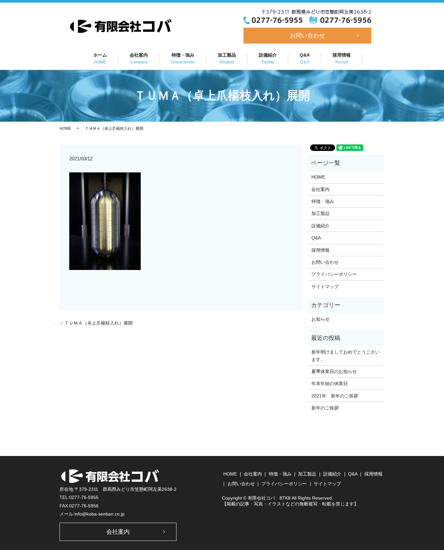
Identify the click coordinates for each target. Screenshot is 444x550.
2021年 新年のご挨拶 (334, 395)
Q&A (305, 58)
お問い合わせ (307, 35)
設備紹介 (268, 58)
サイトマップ (325, 286)
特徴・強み (183, 58)
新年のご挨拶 (325, 407)
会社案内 (139, 58)
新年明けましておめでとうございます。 (345, 355)
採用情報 (342, 58)
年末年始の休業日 (329, 383)
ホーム (100, 58)
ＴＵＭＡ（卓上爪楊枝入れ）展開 (98, 323)
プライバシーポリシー (334, 274)
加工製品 (227, 58)
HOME (65, 128)
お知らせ (320, 319)
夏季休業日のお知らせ (334, 371)
